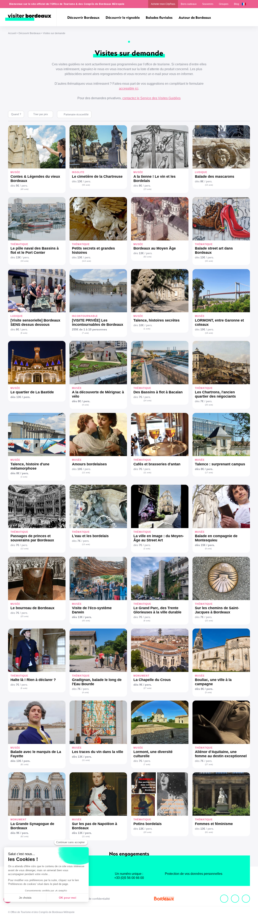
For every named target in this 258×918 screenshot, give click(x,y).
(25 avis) (24, 616)
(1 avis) (147, 329)
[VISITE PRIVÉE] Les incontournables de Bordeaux (97, 322)
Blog (236, 4)
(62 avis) (24, 836)
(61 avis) (209, 832)
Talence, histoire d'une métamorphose (29, 466)
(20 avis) (209, 405)
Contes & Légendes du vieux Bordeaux (35, 178)
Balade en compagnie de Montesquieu (216, 538)
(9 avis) (147, 620)
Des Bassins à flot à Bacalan (158, 392)
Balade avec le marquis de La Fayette (35, 754)
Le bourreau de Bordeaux (32, 608)
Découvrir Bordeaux (30, 33)
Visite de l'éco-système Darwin (92, 610)
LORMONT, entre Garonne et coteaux (219, 322)
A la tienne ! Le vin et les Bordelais (154, 178)
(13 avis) (86, 544)
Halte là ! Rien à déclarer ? (33, 680)
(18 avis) (209, 333)
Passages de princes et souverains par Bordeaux (32, 538)
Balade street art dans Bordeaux (214, 250)
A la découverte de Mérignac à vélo (98, 394)
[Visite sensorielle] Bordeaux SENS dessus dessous (35, 322)
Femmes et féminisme (214, 824)
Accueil (12, 33)
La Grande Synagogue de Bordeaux (32, 826)
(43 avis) (209, 261)
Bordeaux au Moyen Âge (154, 248)
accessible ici (128, 88)
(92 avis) (147, 257)
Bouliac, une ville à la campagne (213, 682)
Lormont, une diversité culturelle (153, 754)
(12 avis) (86, 472)
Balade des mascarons (214, 176)
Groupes (223, 4)
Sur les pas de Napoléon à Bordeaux (94, 826)
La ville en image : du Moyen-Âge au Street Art (158, 538)
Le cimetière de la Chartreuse (97, 176)
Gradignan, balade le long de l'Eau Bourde (97, 682)
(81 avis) (24, 764)
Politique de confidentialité (93, 898)
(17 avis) (209, 472)
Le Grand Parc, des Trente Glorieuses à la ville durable (157, 610)
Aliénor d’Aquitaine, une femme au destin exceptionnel (221, 754)
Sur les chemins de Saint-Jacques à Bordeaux (217, 610)
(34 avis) (24, 261)
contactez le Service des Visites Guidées (151, 98)
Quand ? (16, 114)
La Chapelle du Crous (152, 680)
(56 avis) (86, 185)
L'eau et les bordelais (90, 536)
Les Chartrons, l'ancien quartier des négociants (215, 394)
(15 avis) (147, 189)
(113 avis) (86, 261)
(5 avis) (208, 692)
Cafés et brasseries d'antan (156, 464)
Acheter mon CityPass (163, 4)
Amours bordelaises (89, 464)
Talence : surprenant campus (220, 464)
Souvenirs (207, 4)
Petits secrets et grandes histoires (93, 250)
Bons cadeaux (189, 4)
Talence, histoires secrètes (156, 320)
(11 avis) (147, 472)
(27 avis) (147, 688)
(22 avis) (209, 620)
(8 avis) (24, 333)
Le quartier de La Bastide (32, 392)
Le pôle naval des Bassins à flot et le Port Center (34, 250)
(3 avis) (24, 477)
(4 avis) (85, 405)
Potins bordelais (147, 824)
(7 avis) (85, 333)
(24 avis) (147, 400)
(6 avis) (208, 548)
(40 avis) (24, 189)
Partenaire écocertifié (76, 114)
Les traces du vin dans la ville (97, 752)
